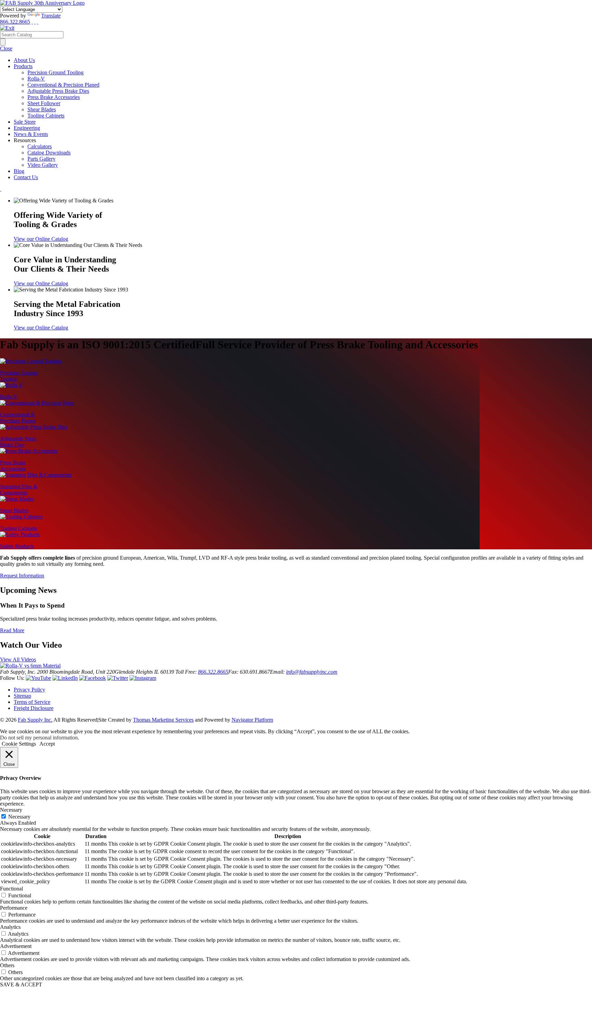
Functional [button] (11, 889)
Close (6, 48)
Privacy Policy (29, 690)
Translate (51, 15)
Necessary (19, 817)
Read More (12, 630)
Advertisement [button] (16, 946)
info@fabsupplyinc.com (311, 672)
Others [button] (7, 965)
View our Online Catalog (41, 239)
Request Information (22, 575)
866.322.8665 (15, 22)
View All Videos (18, 659)
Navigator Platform (252, 720)
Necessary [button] (11, 810)
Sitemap (22, 696)
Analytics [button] (10, 927)
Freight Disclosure (33, 708)
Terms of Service (32, 702)
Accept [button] (47, 744)
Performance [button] (13, 908)
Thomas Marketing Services (163, 720)
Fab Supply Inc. (35, 720)
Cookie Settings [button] (19, 744)
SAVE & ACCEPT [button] (21, 984)
